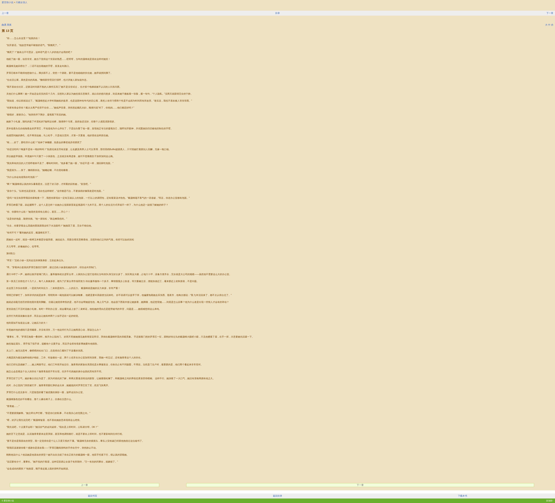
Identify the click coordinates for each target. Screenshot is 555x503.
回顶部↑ (549, 501)
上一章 (5, 13)
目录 (277, 13)
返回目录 (277, 496)
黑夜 (9, 25)
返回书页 (92, 496)
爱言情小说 (7, 2)
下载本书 (462, 496)
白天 (4, 25)
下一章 (549, 13)
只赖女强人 (21, 2)
